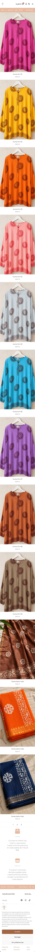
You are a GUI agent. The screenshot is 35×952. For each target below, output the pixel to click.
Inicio (4, 900)
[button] (32, 4)
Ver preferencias (18, 942)
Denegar (17, 937)
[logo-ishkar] (2, 4)
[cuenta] (26, 4)
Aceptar (17, 932)
